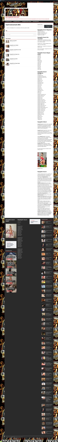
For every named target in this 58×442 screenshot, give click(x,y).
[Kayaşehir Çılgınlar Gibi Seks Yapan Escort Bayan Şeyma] (43, 393)
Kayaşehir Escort (8, 21)
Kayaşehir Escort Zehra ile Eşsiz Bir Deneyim (49, 409)
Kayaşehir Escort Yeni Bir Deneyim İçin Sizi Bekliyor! (49, 300)
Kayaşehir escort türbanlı (14, 45)
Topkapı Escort (40, 119)
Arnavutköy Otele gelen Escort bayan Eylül (10, 288)
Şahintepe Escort (40, 116)
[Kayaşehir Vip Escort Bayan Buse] (43, 419)
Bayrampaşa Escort (40, 82)
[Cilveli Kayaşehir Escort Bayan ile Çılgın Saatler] (43, 424)
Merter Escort (40, 115)
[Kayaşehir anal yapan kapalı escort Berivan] (43, 384)
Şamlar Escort (40, 117)
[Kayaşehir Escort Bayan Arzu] (43, 232)
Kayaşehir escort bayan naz (48, 304)
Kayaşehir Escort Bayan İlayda (15, 63)
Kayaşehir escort (40, 39)
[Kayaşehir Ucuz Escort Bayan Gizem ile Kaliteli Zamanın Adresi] (43, 329)
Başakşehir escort (49, 438)
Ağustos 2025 (40, 60)
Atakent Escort (40, 78)
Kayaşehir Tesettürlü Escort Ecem (49, 258)
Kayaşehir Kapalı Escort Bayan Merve (49, 272)
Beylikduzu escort (20, 228)
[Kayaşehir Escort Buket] (7, 60)
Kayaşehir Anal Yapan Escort (42, 94)
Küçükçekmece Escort (41, 114)
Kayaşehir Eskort (40, 98)
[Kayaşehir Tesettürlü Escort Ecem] (43, 259)
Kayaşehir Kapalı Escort (41, 103)
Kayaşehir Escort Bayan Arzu (14, 54)
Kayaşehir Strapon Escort (41, 106)
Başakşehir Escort (40, 80)
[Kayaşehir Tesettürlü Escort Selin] (7, 51)
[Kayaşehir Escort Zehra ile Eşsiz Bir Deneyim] (43, 410)
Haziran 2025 (39, 62)
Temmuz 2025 (40, 61)
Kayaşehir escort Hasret (48, 253)
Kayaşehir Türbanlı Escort (41, 110)
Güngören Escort (40, 89)
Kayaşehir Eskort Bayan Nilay (48, 262)
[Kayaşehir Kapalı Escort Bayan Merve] (43, 273)
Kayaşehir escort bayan (10, 220)
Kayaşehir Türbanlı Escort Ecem (48, 338)
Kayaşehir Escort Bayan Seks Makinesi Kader (49, 404)
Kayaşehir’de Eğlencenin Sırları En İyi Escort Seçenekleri (49, 314)
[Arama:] (21, 34)
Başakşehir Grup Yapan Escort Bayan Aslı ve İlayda (49, 333)
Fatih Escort (39, 86)
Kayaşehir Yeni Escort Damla (49, 277)
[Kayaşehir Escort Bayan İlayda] (7, 65)
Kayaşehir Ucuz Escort (41, 111)
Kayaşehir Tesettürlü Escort (42, 108)
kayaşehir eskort (45, 219)
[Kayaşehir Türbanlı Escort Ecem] (43, 339)
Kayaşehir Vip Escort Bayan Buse (48, 418)
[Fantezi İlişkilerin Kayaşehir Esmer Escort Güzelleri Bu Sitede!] (43, 364)
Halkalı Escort (40, 91)
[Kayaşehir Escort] (16, 7)
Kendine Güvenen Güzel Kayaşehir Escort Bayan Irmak (49, 374)
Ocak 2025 (39, 67)
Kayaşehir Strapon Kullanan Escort (43, 107)
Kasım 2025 (39, 57)
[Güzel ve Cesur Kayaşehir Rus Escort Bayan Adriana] (43, 348)
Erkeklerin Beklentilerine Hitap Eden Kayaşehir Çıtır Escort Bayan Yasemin (49, 358)
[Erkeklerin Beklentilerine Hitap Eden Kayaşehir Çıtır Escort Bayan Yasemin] (43, 358)
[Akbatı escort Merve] (7, 42)
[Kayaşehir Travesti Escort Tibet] (43, 389)
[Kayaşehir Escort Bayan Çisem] (43, 310)
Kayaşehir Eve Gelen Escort (42, 100)
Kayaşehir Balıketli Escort (41, 95)
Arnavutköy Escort (40, 75)
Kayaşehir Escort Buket (14, 58)
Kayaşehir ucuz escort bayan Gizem (49, 281)
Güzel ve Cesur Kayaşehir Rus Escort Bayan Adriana (49, 347)
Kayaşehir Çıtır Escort (41, 96)
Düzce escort (19, 233)
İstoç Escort (39, 93)
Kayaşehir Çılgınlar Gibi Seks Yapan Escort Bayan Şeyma (10, 272)
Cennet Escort (40, 84)
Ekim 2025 (39, 58)
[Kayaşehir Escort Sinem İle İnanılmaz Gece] (43, 250)
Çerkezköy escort (20, 237)
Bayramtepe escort (40, 83)
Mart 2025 (39, 65)
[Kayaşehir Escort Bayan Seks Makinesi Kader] (43, 406)
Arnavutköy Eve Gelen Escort (42, 76)
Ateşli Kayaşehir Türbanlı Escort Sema (49, 414)
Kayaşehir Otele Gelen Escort (42, 105)
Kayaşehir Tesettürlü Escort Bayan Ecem (49, 295)
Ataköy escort (19, 232)
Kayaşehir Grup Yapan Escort (42, 102)
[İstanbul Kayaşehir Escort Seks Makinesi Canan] (43, 268)
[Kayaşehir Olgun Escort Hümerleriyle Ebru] (43, 320)
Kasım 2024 (39, 69)
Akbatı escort (19, 230)
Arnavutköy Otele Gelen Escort (42, 77)
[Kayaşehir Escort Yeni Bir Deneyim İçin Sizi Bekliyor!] (43, 300)
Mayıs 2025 (39, 63)
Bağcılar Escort (40, 79)
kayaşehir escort (40, 24)
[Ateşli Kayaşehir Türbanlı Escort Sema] (43, 415)
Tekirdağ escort (20, 239)
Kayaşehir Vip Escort (41, 112)
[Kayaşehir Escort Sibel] (43, 428)
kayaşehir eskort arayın (48, 26)
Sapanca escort (20, 234)
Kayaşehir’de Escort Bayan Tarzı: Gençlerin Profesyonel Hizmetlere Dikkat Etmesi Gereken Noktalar (44, 40)
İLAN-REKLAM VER (36, 21)
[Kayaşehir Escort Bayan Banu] (43, 433)
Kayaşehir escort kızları (26, 21)
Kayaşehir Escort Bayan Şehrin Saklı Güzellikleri (49, 286)
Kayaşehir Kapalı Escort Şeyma (49, 244)
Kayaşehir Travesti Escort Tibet (10, 265)
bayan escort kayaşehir (41, 48)
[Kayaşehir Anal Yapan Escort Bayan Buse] (43, 291)
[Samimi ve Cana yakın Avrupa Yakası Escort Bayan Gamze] (43, 369)
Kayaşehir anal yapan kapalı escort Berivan (11, 257)
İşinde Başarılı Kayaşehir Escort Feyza (49, 342)
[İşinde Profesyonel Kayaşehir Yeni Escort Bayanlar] (43, 353)
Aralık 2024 (39, 68)
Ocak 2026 (39, 55)
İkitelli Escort (39, 92)
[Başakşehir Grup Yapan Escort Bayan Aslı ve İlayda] (43, 334)
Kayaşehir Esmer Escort (41, 99)
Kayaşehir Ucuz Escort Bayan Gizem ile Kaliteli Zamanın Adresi (49, 328)
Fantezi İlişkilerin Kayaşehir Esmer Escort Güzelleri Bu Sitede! (49, 363)
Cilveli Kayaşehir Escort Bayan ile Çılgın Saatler (49, 423)
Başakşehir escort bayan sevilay (10, 281)
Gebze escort (19, 235)
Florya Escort (39, 87)
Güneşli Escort (40, 88)
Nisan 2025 (39, 64)
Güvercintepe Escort (40, 90)
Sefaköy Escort (40, 118)
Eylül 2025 (39, 59)
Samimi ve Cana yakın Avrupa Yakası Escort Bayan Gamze (49, 369)
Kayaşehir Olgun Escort (41, 104)
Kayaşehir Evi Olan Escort (41, 101)
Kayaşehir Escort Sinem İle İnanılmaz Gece (49, 249)
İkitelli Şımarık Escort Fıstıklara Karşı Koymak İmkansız (10, 245)
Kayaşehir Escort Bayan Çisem (49, 309)
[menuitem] (1, 0)
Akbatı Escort (39, 74)
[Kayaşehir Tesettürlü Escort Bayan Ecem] (43, 296)
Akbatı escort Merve (13, 40)
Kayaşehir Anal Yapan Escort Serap (49, 378)
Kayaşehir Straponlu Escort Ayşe (48, 323)
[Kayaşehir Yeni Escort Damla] (43, 278)
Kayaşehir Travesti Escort (41, 109)
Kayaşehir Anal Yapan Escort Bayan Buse (49, 290)
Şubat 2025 (39, 66)
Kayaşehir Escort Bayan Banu (49, 432)
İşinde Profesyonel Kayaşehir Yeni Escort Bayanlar (49, 352)
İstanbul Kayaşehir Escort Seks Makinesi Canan (49, 267)
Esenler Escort (40, 85)
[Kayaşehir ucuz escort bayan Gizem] (43, 282)
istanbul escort (20, 231)
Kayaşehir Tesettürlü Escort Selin (15, 49)
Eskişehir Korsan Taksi (13, 439)
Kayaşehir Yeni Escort (41, 113)
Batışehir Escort (40, 81)
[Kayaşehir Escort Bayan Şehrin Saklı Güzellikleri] (43, 287)
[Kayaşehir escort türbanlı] (43, 223)
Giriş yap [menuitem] (3, 0)
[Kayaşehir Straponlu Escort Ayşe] (43, 324)
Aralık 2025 (39, 56)
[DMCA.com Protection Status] (2, 441)
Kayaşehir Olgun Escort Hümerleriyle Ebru (49, 319)
